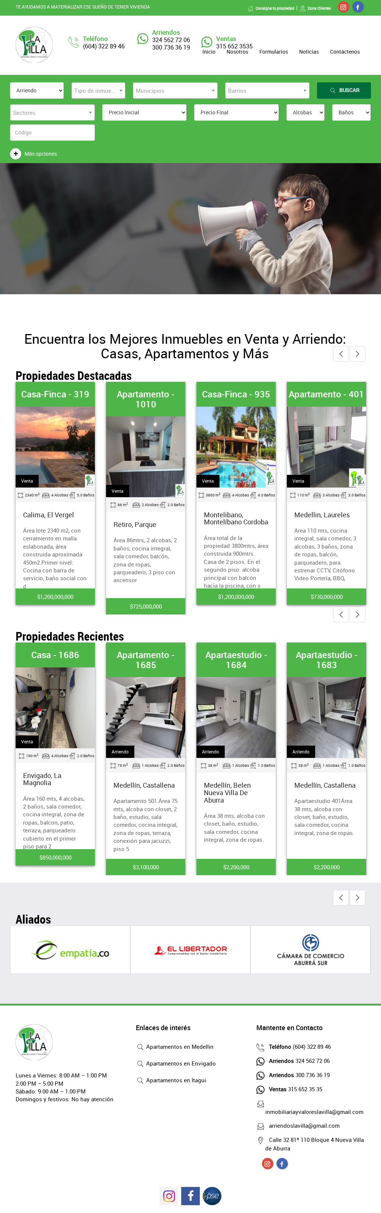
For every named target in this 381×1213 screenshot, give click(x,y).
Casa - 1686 (55, 655)
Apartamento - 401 (326, 394)
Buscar (349, 89)
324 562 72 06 (299, 1060)
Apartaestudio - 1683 (327, 659)
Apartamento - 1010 (146, 399)
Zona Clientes (319, 8)
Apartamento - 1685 (146, 659)
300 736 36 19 (299, 1075)
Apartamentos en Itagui (175, 1080)
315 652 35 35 (295, 1089)
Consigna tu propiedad (275, 8)
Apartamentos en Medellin (179, 1046)
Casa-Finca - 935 (236, 394)
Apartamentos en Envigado (180, 1063)
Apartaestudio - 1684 (236, 659)
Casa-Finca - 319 (55, 394)
